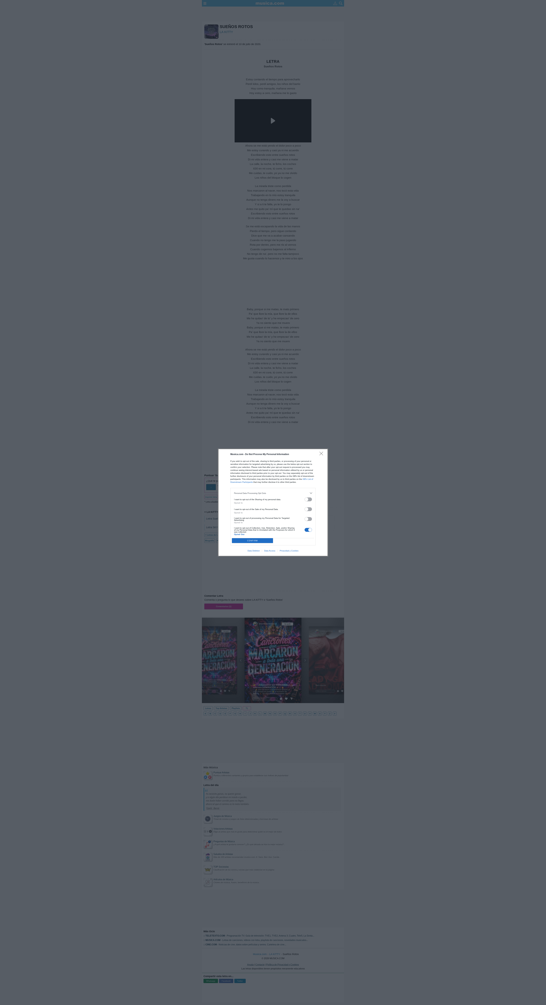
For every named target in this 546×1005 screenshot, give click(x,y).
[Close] (322, 454)
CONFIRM (252, 541)
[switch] (308, 499)
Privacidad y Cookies (289, 551)
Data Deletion (254, 551)
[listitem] (273, 493)
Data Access (269, 551)
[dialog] (273, 502)
